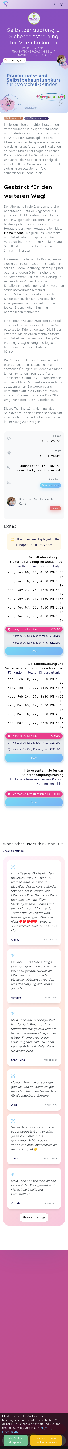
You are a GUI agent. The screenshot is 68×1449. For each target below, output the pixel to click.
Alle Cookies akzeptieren (15, 1440)
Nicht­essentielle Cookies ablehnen (46, 1440)
